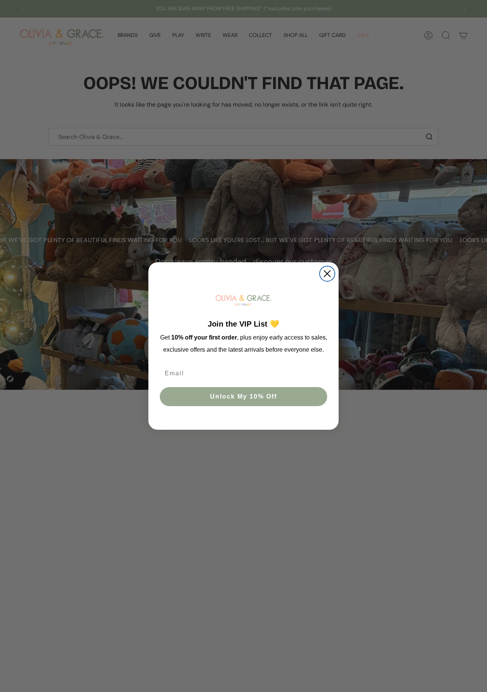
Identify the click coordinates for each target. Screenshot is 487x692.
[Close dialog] (327, 273)
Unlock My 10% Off (243, 396)
